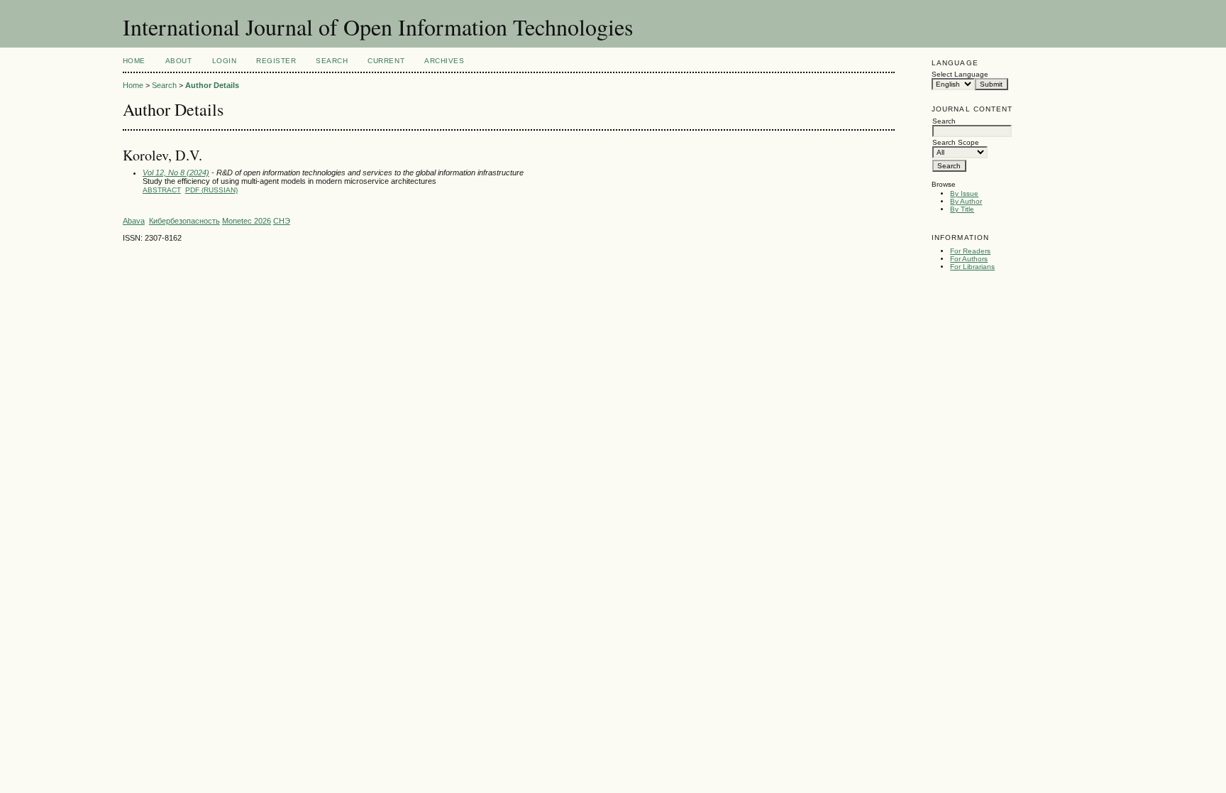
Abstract (162, 190)
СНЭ (281, 221)
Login (224, 61)
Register (276, 61)
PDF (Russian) (211, 190)
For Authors (969, 259)
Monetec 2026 (246, 221)
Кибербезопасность (184, 221)
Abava (134, 221)
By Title (962, 209)
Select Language (960, 74)
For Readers (970, 251)
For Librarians (972, 266)
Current (386, 61)
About (178, 61)
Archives (444, 61)
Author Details (212, 85)
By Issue (964, 193)
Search (332, 61)
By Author (966, 201)
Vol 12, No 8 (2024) (176, 172)
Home (134, 61)
